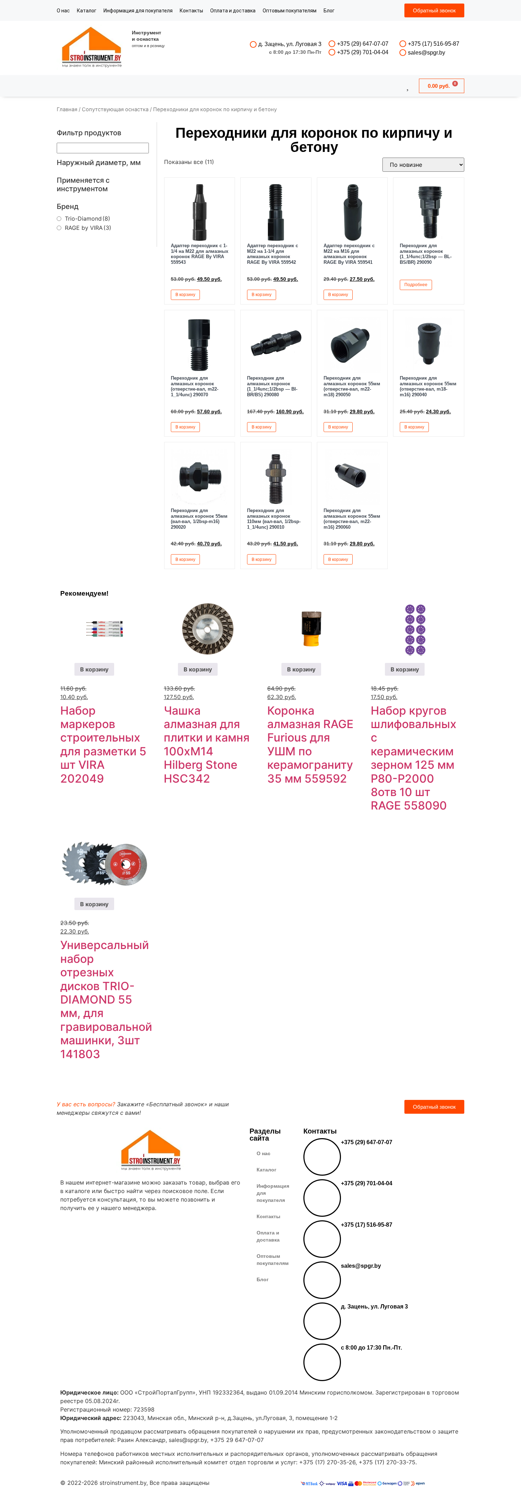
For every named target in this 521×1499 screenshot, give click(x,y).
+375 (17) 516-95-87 (433, 44)
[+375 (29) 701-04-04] (332, 52)
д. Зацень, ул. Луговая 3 (289, 44)
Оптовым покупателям (289, 10)
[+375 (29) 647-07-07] (332, 43)
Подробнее (415, 284)
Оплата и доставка (233, 10)
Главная (67, 109)
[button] (221, 294)
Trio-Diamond (87, 218)
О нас (63, 10)
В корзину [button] (185, 294)
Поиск (241, 85)
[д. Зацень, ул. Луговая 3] (253, 44)
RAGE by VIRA (88, 227)
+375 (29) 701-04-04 (362, 52)
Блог (329, 10)
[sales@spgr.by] (402, 52)
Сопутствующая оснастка (115, 109)
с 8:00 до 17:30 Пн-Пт (295, 52)
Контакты (191, 10)
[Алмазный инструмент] (92, 48)
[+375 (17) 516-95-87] (402, 43)
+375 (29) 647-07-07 (362, 44)
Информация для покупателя (138, 10)
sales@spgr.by (426, 53)
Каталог (86, 10)
